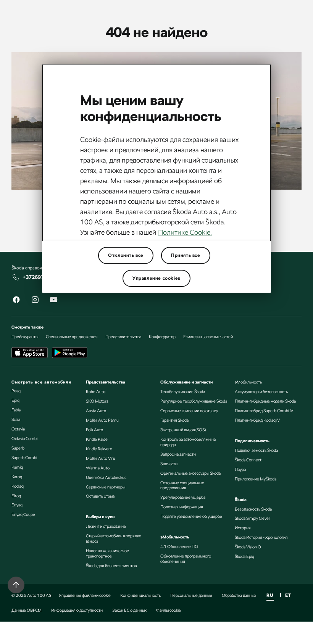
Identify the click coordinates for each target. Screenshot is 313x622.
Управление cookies (156, 278)
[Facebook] (16, 301)
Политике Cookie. (185, 232)
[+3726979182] (16, 277)
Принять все (185, 255)
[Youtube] (53, 301)
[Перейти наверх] (16, 585)
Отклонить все (126, 255)
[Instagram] (35, 301)
